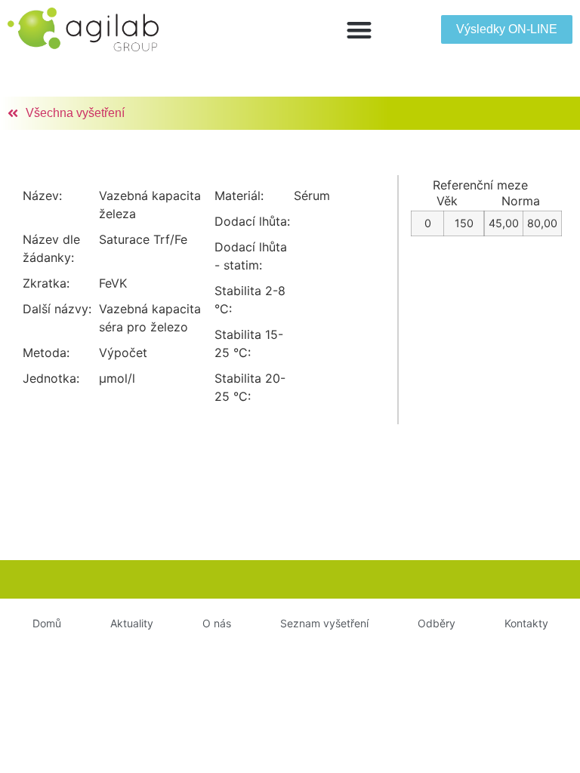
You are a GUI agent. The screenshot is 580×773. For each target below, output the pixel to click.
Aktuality (131, 623)
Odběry (436, 623)
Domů (46, 623)
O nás (216, 623)
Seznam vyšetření (324, 623)
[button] (359, 30)
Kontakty (526, 623)
